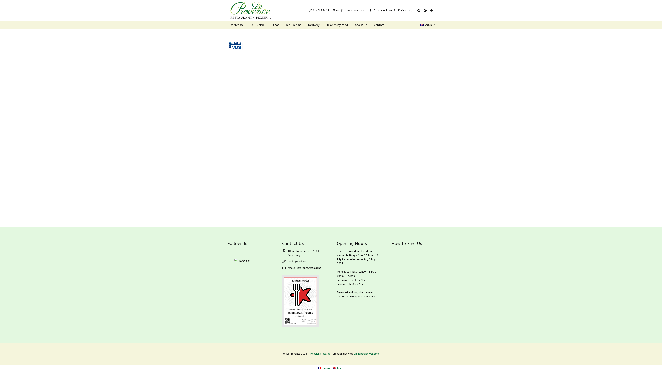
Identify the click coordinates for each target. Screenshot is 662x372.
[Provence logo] (251, 10)
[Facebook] (419, 10)
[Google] (425, 10)
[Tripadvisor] (431, 10)
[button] (427, 25)
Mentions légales (320, 353)
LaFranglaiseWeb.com (366, 353)
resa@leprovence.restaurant (304, 268)
